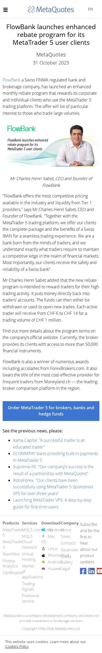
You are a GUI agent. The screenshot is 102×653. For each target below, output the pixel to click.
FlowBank (11, 80)
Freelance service (30, 598)
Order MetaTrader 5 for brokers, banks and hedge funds (51, 411)
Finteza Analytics (10, 563)
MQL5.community (37, 529)
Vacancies (69, 549)
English (89, 9)
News (65, 536)
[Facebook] (83, 571)
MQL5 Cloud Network (29, 542)
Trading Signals (28, 586)
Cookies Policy (17, 646)
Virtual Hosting (29, 556)
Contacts (68, 543)
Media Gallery (67, 559)
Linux (52, 548)
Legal (65, 568)
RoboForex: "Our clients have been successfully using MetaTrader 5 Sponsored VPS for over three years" (53, 486)
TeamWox (11, 553)
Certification (13, 572)
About (66, 529)
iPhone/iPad (58, 555)
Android (55, 562)
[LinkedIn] (91, 571)
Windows (56, 529)
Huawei (54, 568)
